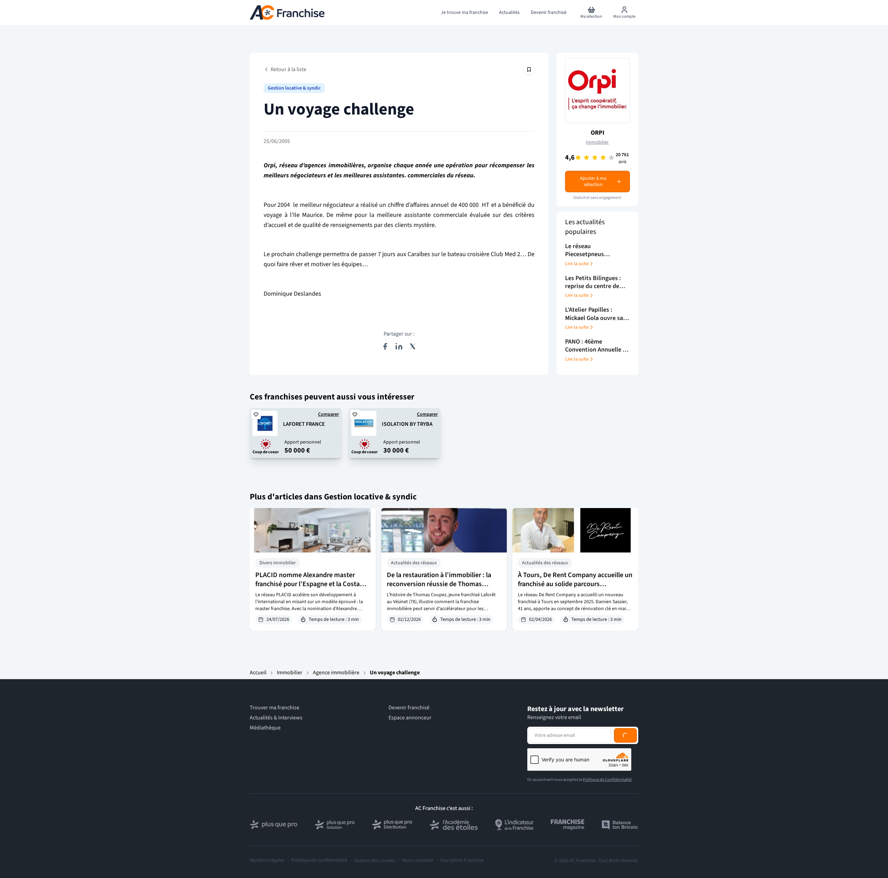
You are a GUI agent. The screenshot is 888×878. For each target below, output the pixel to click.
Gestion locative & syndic (294, 88)
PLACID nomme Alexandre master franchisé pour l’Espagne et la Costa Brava (307, 584)
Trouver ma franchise (274, 707)
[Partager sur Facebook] (385, 346)
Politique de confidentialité (319, 860)
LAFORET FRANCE (304, 424)
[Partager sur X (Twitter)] (412, 346)
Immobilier (597, 142)
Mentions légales (267, 860)
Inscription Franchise (462, 860)
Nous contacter (418, 860)
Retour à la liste (288, 69)
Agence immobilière (336, 672)
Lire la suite (577, 264)
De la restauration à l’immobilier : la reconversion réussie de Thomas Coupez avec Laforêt (439, 584)
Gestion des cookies (374, 860)
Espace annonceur (410, 717)
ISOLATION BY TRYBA (407, 424)
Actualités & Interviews (276, 717)
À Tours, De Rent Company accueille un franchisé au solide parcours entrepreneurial (575, 584)
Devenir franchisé (408, 707)
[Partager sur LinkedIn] (398, 346)
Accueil (258, 672)
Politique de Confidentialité (607, 780)
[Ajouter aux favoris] (256, 414)
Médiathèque (265, 728)
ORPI (597, 132)
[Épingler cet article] (529, 69)
